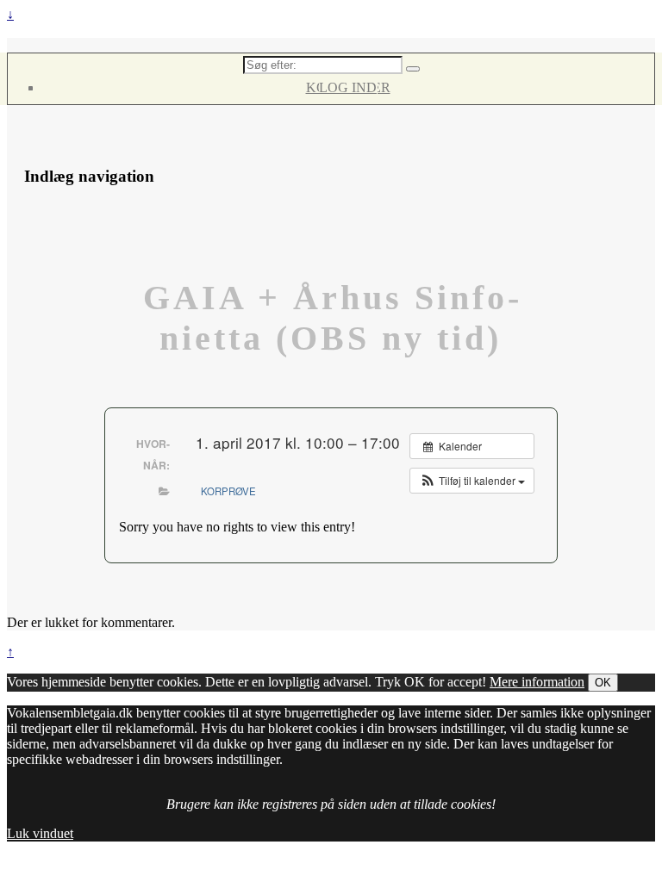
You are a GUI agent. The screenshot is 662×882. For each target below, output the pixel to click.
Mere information (537, 681)
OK (603, 682)
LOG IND (348, 87)
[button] (472, 481)
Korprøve (228, 491)
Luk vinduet (40, 833)
